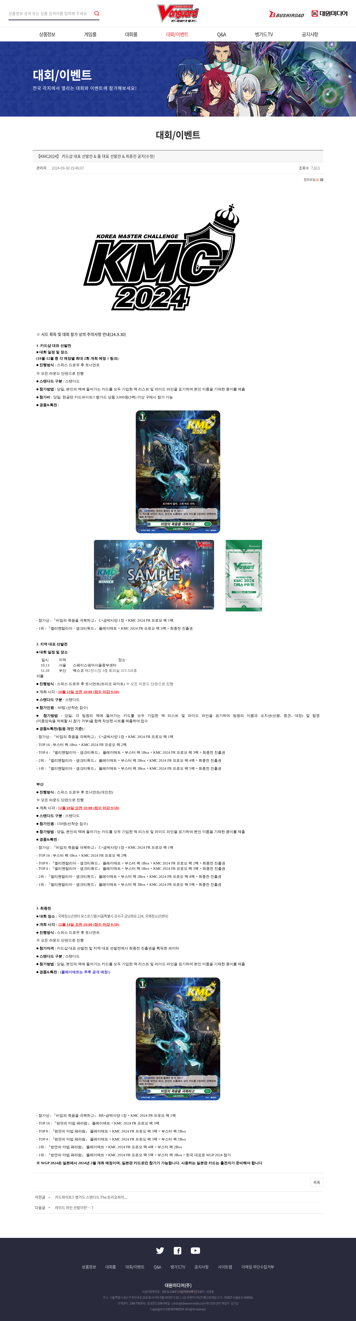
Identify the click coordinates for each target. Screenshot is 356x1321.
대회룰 (131, 34)
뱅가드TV (177, 1266)
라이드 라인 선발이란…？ (74, 1207)
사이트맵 (225, 1266)
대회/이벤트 (177, 34)
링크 (113, 358)
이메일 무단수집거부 (257, 1266)
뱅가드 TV (264, 34)
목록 (316, 1182)
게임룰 (90, 34)
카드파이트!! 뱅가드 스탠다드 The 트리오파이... (91, 1197)
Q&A (221, 34)
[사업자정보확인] (187, 1291)
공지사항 (310, 34)
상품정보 (47, 34)
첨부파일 (311, 179)
